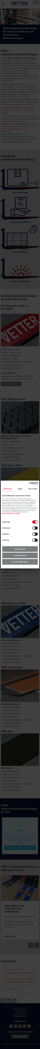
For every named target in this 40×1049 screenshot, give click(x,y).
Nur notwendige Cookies (20, 562)
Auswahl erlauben (20, 555)
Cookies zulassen (20, 549)
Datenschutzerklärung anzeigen (11, 513)
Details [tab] (20, 489)
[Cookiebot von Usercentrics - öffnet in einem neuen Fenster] (29, 483)
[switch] (35, 528)
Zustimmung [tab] (7, 489)
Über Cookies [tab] (32, 489)
